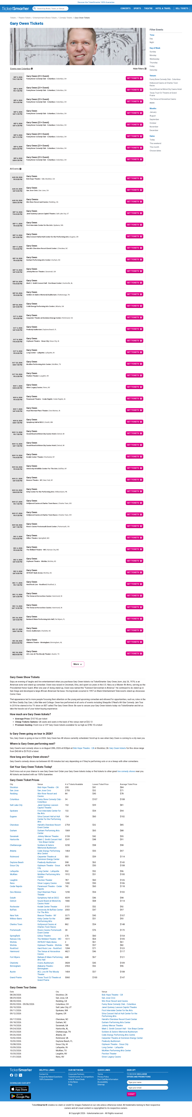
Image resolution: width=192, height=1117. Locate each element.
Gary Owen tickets (117, 748)
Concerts (125, 8)
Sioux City (14, 865)
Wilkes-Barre (16, 918)
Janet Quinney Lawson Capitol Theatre (47, 806)
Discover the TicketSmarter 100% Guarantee (96, 2)
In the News (73, 1082)
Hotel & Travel (163, 8)
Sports (137, 8)
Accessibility (103, 1082)
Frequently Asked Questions (50, 1077)
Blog (70, 1085)
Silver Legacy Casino (47, 883)
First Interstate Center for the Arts (117, 1010)
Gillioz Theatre (44, 936)
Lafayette (14, 871)
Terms (100, 1074)
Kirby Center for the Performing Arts (46, 919)
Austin (13, 972)
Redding (14, 793)
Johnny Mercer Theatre (48, 836)
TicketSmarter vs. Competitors (81, 1077)
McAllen (13, 874)
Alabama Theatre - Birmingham (45, 967)
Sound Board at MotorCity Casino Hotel (49, 902)
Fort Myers (15, 957)
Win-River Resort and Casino (115, 1001)
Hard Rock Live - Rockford (49, 948)
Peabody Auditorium (46, 862)
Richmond (14, 856)
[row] (78, 78)
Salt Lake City (16, 805)
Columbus (14, 799)
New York (14, 915)
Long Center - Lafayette (48, 871)
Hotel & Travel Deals (76, 1079)
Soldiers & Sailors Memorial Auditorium (46, 846)
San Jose (14, 790)
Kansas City (15, 939)
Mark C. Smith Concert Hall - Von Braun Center (49, 840)
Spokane (14, 811)
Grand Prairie (16, 977)
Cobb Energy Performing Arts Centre (118, 1035)
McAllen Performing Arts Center (116, 1050)
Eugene (13, 816)
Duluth (13, 898)
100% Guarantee (46, 1079)
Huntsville (14, 839)
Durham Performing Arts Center (116, 1022)
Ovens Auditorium (45, 963)
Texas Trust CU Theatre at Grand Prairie (49, 978)
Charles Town (16, 924)
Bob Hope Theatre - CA (83, 748)
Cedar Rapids (16, 886)
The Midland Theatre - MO (49, 939)
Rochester (14, 906)
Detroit (13, 901)
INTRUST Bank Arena (47, 942)
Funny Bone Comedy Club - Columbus (119, 1004)
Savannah (14, 836)
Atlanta (13, 851)
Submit (131, 1094)
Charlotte (14, 963)
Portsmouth (15, 930)
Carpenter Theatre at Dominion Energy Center (48, 857)
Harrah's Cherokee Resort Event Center (49, 826)
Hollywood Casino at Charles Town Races (46, 925)
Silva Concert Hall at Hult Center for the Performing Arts (49, 819)
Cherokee (14, 825)
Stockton (14, 787)
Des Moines (15, 892)
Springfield (15, 936)
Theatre (148, 8)
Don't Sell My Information (108, 1079)
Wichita (13, 942)
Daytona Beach (17, 862)
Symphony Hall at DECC (48, 898)
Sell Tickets (182, 8)
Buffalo (13, 910)
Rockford (14, 948)
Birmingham (15, 966)
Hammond (14, 951)
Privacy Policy (103, 1077)
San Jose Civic (44, 790)
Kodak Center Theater (47, 906)
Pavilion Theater (44, 880)
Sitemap (101, 1085)
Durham (13, 830)
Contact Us (43, 1074)
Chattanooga (15, 845)
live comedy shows (126, 771)
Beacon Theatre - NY (46, 915)
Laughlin (14, 880)
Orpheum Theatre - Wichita (49, 945)
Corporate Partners (76, 1074)
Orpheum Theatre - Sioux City (115, 1044)
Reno (12, 883)
